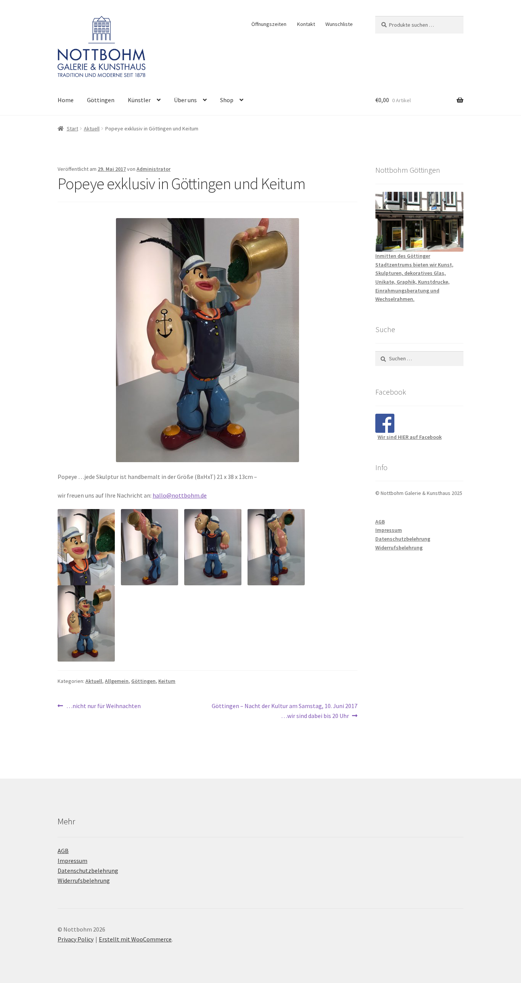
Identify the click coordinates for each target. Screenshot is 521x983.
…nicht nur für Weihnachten (103, 706)
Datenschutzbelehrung (402, 538)
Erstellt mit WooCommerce (135, 939)
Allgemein (117, 681)
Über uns (185, 100)
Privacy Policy (75, 939)
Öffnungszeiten (268, 24)
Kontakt (306, 24)
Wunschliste (339, 24)
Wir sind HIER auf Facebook (410, 437)
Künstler (139, 100)
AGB (380, 521)
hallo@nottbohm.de (180, 495)
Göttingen (100, 100)
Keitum (166, 681)
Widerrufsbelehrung (399, 547)
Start (72, 128)
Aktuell (92, 128)
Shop (226, 100)
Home (66, 100)
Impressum (388, 530)
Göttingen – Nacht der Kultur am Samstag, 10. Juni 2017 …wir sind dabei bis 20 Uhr (284, 711)
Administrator (153, 168)
